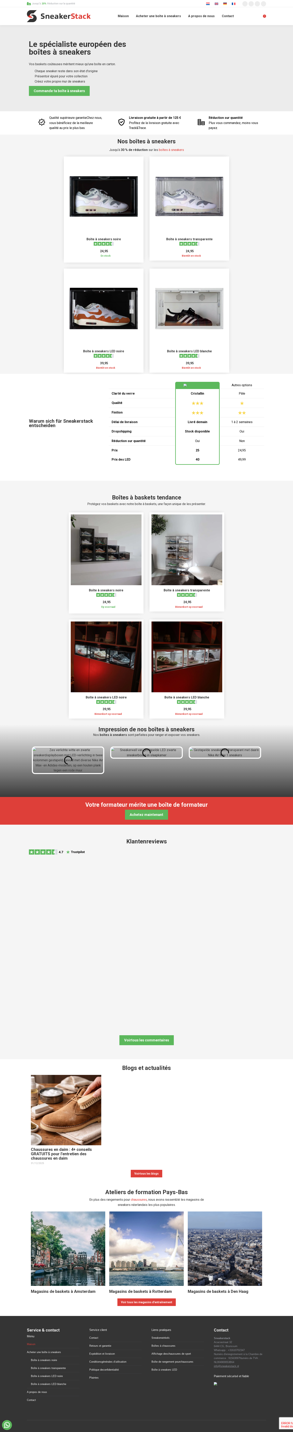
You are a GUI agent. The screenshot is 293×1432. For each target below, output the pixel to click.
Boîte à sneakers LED (164, 1369)
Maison (31, 1344)
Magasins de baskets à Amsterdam (63, 1291)
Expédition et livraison (102, 1353)
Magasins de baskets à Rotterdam (140, 1291)
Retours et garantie (100, 1345)
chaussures (139, 1200)
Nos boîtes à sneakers (146, 141)
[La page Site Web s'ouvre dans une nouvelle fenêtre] (263, 3)
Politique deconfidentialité (104, 1369)
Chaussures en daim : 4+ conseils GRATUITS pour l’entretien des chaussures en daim (61, 1154)
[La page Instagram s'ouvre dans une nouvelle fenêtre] (245, 3)
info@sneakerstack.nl (226, 1366)
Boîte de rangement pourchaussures (172, 1361)
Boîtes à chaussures (163, 1345)
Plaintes (94, 1377)
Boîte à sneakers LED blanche (189, 351)
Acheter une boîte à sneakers (44, 1352)
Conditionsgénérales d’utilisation (107, 1361)
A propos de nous (37, 1392)
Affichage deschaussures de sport (171, 1353)
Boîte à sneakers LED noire (103, 351)
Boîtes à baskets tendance (146, 497)
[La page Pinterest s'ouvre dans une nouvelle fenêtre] (257, 3)
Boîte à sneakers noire (104, 239)
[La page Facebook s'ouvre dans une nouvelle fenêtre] (251, 3)
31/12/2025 (37, 1163)
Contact (31, 1400)
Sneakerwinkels (160, 1337)
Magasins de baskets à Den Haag (218, 1291)
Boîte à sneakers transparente (189, 239)
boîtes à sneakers (171, 150)
